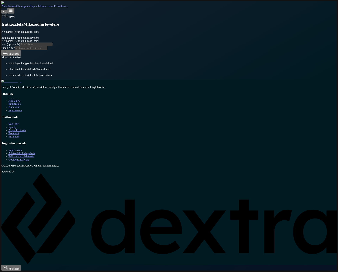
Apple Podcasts (17, 130)
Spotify (12, 127)
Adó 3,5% (14, 100)
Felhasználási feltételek (21, 156)
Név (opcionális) (10, 44)
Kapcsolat (35, 6)
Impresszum (47, 6)
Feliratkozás (60, 6)
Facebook (13, 133)
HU (4, 11)
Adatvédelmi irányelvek (21, 153)
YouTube (13, 123)
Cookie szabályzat (18, 159)
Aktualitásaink (9, 6)
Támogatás (23, 6)
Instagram (13, 136)
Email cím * (8, 47)
